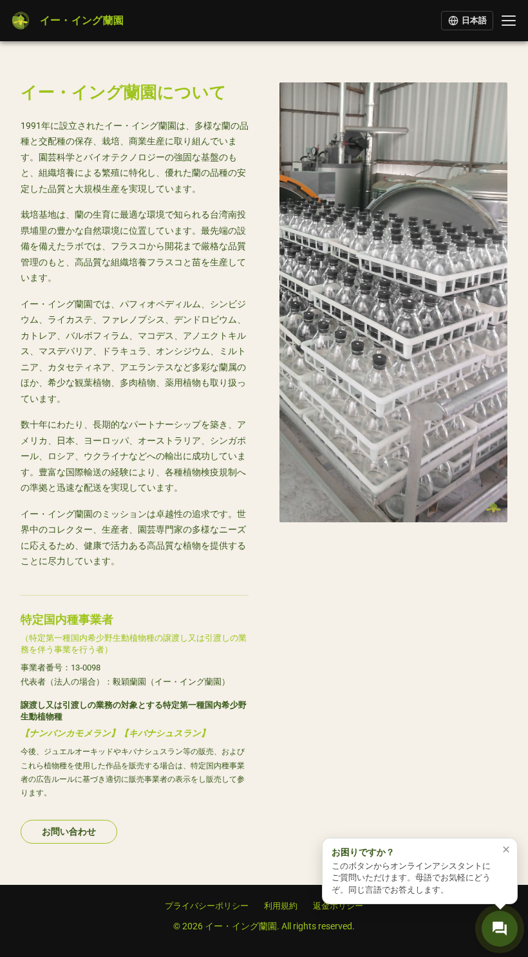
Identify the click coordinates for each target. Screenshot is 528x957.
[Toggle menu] (508, 20)
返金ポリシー (338, 906)
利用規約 (280, 906)
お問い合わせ (69, 831)
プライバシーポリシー (207, 906)
